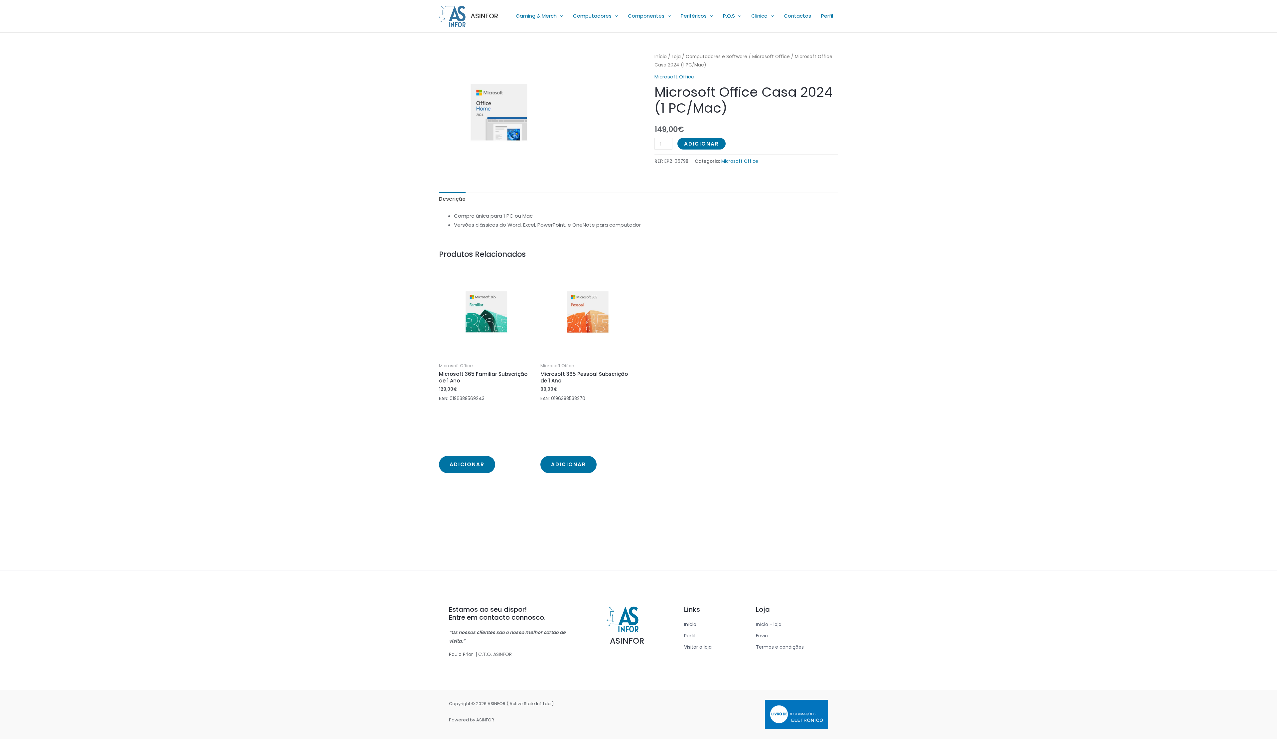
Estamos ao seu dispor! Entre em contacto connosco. (497, 613)
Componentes (646, 15)
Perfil (827, 15)
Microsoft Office (771, 56)
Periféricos (694, 15)
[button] (560, 16)
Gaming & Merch (536, 15)
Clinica (759, 15)
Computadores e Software (716, 56)
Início (660, 56)
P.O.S (729, 15)
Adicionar (701, 143)
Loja (676, 56)
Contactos (797, 15)
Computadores (592, 15)
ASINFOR (484, 16)
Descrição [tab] (452, 198)
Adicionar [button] (467, 464)
